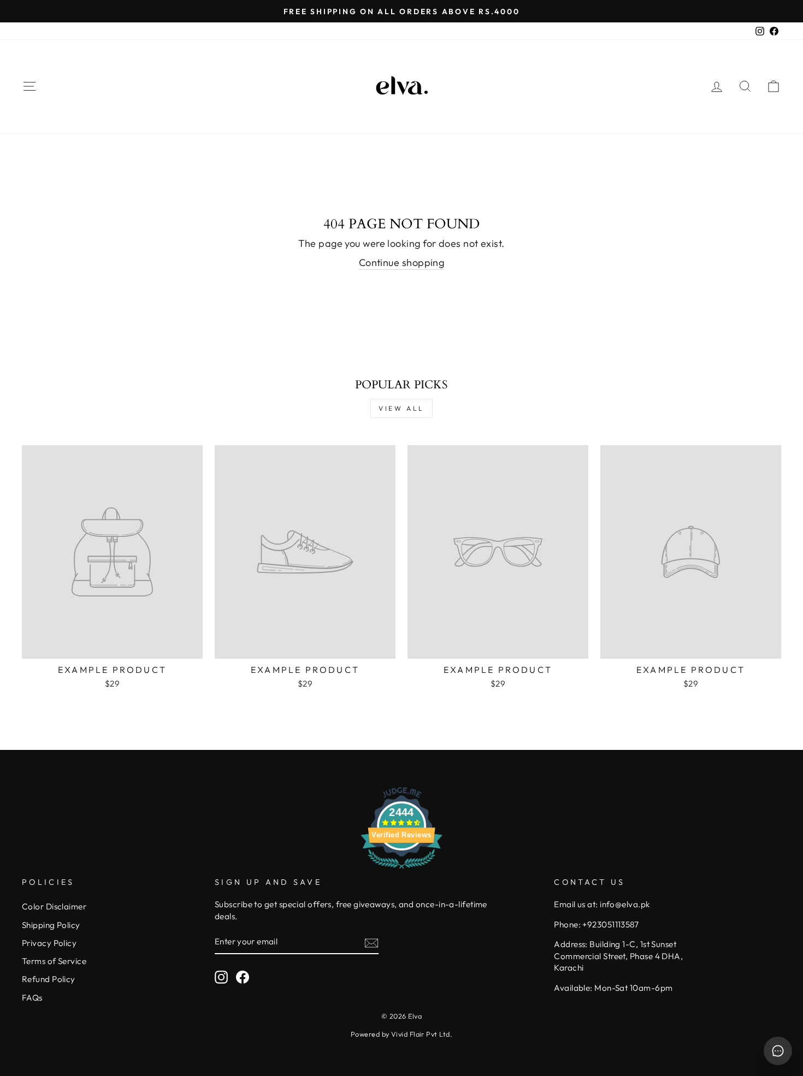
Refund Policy (48, 979)
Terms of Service (54, 961)
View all (401, 408)
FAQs (32, 997)
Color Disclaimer (54, 906)
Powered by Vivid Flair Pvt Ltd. (401, 1034)
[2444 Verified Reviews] (401, 870)
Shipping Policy (51, 925)
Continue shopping (402, 262)
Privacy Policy (49, 943)
